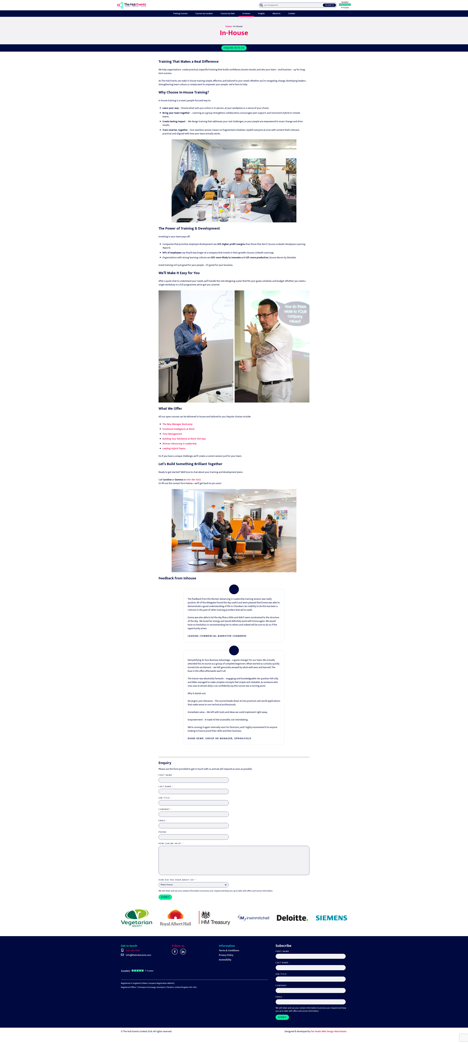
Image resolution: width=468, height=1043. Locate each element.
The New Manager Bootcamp (177, 424)
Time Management (172, 434)
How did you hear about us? (177, 880)
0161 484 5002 (194, 480)
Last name (166, 786)
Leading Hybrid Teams (173, 448)
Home (228, 26)
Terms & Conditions (229, 950)
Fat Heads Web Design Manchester (329, 1031)
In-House (246, 13)
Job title (165, 798)
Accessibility (225, 960)
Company (165, 809)
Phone (162, 832)
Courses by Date (228, 13)
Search (329, 5)
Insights (261, 13)
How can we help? (171, 843)
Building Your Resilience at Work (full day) (184, 439)
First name (166, 775)
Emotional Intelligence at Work (178, 429)
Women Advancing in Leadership (179, 444)
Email (163, 820)
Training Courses (180, 13)
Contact (291, 13)
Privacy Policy (226, 955)
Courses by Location (204, 13)
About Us (276, 13)
